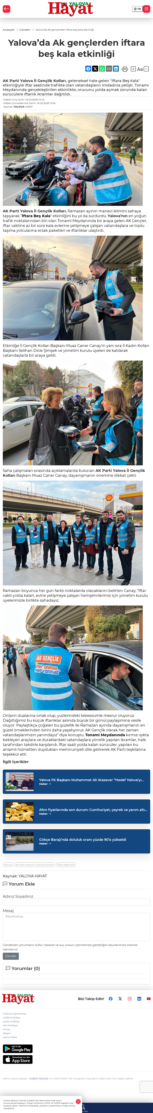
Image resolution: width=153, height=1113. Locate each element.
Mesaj (8, 910)
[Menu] (146, 9)
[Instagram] (129, 999)
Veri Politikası (10, 1025)
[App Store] (76, 1059)
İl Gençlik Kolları (49, 80)
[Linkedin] (139, 999)
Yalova (26, 80)
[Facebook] (110, 999)
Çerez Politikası (11, 1021)
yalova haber (10, 1037)
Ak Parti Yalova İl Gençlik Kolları (34, 864)
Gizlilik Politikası (11, 1017)
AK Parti (11, 80)
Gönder (10, 956)
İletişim (7, 1033)
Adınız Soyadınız (18, 896)
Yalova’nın (118, 216)
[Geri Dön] (6, 9)
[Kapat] (78, 1101)
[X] (120, 999)
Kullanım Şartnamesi (14, 1013)
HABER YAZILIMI (38, 1078)
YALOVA (19, 106)
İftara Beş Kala (66, 864)
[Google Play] (76, 1048)
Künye (6, 1029)
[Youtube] (148, 999)
